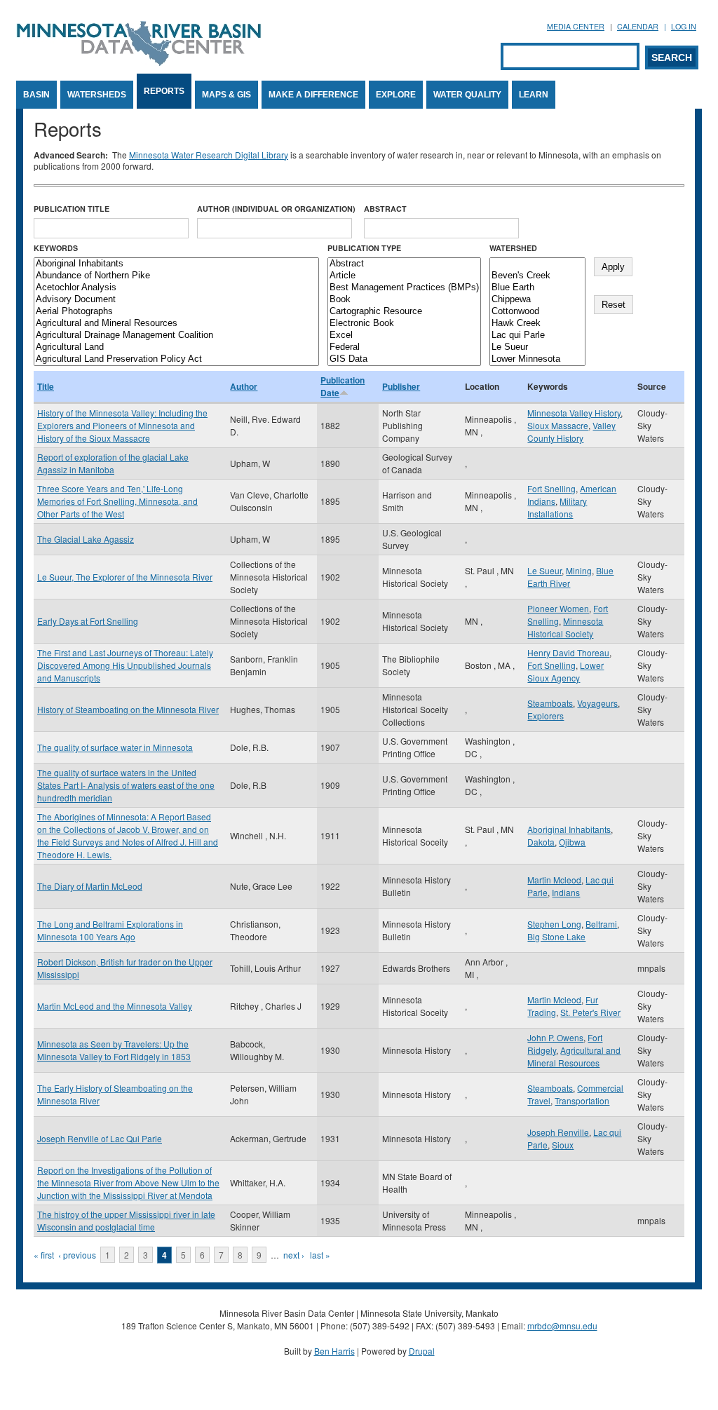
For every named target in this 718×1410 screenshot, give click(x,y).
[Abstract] (404, 264)
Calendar (637, 26)
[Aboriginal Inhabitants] (176, 264)
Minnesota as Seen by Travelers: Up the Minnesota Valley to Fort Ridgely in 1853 (114, 1050)
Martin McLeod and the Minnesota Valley (114, 1006)
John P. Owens (555, 1037)
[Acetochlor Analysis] (176, 288)
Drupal (422, 1351)
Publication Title (71, 208)
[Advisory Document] (176, 300)
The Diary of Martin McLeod (89, 886)
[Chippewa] (537, 300)
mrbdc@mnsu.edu (562, 1325)
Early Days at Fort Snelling (87, 621)
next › (293, 1255)
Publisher (401, 386)
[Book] (404, 300)
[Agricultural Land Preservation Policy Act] (176, 359)
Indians (566, 892)
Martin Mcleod (554, 880)
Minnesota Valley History (574, 413)
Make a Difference (313, 95)
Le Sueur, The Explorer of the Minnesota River (124, 577)
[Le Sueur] (537, 347)
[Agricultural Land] (176, 347)
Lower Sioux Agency (565, 671)
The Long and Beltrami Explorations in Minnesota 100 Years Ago (110, 930)
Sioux (563, 1145)
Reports (164, 91)
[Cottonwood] (537, 312)
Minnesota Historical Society (565, 627)
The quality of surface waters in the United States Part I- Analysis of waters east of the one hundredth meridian (126, 785)
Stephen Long (554, 924)
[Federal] (404, 347)
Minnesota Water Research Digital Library (208, 155)
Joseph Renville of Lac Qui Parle (99, 1138)
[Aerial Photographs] (176, 312)
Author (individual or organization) (276, 208)
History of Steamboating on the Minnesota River (128, 709)
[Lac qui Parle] (537, 335)
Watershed (513, 248)
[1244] (537, 264)
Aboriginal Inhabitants (569, 829)
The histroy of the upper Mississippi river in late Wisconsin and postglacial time (126, 1220)
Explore (396, 95)
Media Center (575, 26)
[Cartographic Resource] (404, 312)
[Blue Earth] (537, 288)
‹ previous (77, 1255)
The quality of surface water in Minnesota (115, 747)
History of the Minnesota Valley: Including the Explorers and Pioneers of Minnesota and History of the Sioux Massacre (122, 425)
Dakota (541, 842)
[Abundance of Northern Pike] (176, 276)
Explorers (545, 715)
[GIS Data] (404, 359)
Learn (533, 95)
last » (320, 1255)
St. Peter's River (590, 1012)
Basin (36, 95)
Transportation (582, 1100)
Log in (683, 26)
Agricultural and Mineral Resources (574, 1056)
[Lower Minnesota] (537, 359)
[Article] (404, 276)
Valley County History (571, 431)
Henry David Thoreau (568, 652)
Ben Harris (334, 1351)
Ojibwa (572, 842)
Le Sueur (544, 570)
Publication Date (342, 386)
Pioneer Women (558, 608)
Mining (579, 570)
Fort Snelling (551, 488)
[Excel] (404, 335)
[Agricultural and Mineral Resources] (176, 324)
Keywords (56, 248)
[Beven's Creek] (537, 276)
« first (44, 1255)
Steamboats (550, 703)
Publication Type (364, 248)
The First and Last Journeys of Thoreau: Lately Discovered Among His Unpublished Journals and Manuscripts (125, 665)
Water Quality (467, 95)
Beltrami (601, 924)
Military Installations (557, 507)
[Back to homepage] (139, 62)
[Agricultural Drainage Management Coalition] (176, 335)
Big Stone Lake (556, 936)
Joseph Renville (558, 1132)
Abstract (385, 208)
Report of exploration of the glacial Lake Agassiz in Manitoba (113, 463)
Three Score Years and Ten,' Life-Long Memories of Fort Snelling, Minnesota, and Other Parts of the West (117, 501)
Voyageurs (597, 703)
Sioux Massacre (557, 425)
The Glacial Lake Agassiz (85, 539)
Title (45, 386)
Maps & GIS (226, 95)
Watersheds (96, 95)
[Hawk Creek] (537, 324)
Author (243, 386)
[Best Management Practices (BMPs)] (404, 288)
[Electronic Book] (404, 324)
